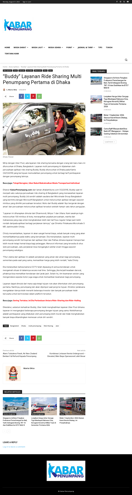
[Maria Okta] (4, 89)
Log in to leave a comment (14, 447)
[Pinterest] (33, 96)
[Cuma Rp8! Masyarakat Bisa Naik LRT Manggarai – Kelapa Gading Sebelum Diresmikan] (96, 132)
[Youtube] (127, 1)
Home (5, 67)
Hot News (29, 70)
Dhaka (23, 326)
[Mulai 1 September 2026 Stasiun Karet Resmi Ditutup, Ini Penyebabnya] (72, 406)
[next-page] (8, 431)
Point (45, 70)
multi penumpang (34, 326)
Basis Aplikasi (14, 67)
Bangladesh (14, 326)
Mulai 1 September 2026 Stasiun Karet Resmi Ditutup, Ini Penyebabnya (72, 420)
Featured (21, 70)
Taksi (50, 70)
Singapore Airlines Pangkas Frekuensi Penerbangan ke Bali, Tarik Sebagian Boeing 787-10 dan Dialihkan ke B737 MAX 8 (116, 83)
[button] (126, 60)
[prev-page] (4, 431)
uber (57, 326)
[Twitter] (124, 1)
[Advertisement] (81, 25)
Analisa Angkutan (9, 414)
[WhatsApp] (39, 96)
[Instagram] (120, 1)
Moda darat (38, 70)
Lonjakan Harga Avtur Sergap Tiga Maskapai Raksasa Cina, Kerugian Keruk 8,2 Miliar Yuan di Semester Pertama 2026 (116, 101)
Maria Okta (12, 90)
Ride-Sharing (48, 326)
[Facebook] (117, 1)
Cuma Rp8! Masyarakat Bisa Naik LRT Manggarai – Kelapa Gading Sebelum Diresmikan (116, 131)
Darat (15, 70)
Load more (109, 142)
